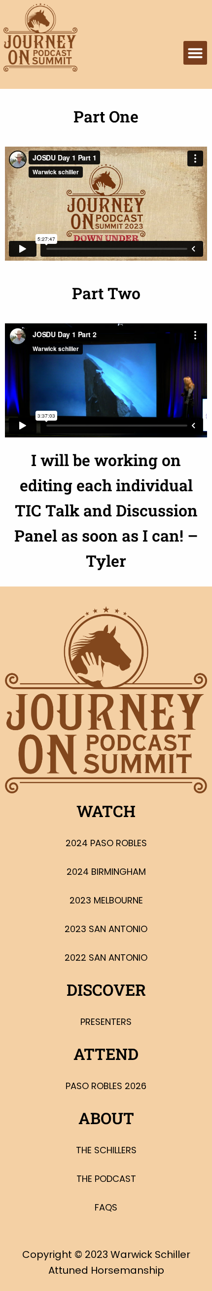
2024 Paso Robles (106, 843)
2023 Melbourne (106, 900)
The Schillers (106, 1150)
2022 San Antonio (106, 957)
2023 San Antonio (106, 929)
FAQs (106, 1207)
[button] (195, 53)
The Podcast (106, 1179)
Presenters (106, 1022)
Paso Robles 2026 (106, 1086)
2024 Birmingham (106, 871)
